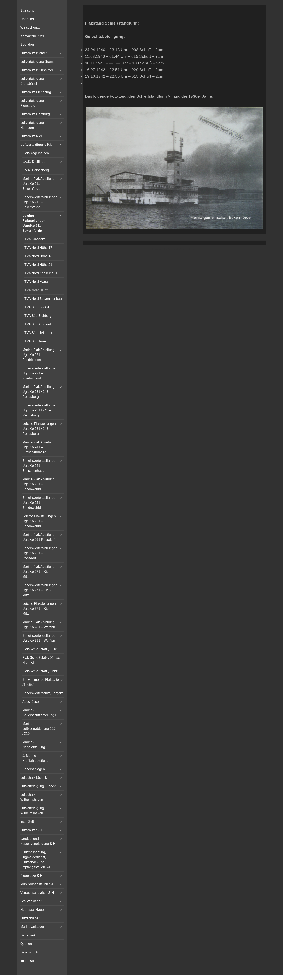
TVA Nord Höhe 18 (38, 256)
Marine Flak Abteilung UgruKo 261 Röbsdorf (38, 537)
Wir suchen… (30, 27)
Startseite (27, 10)
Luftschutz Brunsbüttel (36, 70)
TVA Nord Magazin (38, 281)
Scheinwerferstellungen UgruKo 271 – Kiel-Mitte (39, 590)
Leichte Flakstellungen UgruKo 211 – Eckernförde (34, 223)
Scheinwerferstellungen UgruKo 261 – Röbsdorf (39, 553)
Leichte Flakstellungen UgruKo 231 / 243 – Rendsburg (39, 428)
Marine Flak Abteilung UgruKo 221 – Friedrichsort (38, 355)
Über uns (27, 19)
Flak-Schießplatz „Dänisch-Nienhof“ (42, 660)
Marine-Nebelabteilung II (34, 744)
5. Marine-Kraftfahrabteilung (35, 758)
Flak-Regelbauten (35, 153)
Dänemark (28, 935)
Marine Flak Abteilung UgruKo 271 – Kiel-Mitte (38, 571)
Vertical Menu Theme (182, 249)
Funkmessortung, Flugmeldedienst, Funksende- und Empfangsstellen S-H (36, 859)
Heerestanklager (32, 909)
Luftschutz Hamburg (35, 114)
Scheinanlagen (33, 769)
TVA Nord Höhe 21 (38, 264)
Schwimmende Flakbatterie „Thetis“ (42, 682)
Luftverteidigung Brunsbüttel (32, 81)
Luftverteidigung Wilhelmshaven (32, 810)
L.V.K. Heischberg (35, 170)
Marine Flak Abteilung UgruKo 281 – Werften (38, 624)
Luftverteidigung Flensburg (32, 103)
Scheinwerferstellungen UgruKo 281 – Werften (39, 638)
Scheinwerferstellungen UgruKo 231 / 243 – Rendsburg (39, 410)
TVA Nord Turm (36, 290)
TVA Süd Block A (37, 307)
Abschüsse (30, 701)
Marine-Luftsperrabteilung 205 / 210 (38, 728)
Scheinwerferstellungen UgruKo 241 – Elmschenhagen (39, 465)
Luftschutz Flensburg (35, 92)
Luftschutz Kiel (31, 136)
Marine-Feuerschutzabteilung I (39, 712)
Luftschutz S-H (31, 830)
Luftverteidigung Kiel (36, 144)
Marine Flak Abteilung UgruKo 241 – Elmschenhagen (38, 447)
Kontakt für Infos (32, 36)
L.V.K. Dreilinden (34, 161)
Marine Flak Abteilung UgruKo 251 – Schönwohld (38, 484)
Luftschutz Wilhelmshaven (31, 797)
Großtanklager (30, 901)
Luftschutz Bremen (34, 53)
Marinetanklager (32, 926)
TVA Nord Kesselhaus (40, 273)
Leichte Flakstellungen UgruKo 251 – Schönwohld (39, 521)
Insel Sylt (27, 821)
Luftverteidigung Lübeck (38, 786)
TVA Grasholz (34, 239)
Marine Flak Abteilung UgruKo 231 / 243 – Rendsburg (38, 392)
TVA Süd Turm (35, 341)
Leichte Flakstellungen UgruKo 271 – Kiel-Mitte (39, 608)
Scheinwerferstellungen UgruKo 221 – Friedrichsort (39, 373)
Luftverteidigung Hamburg (32, 125)
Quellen (26, 944)
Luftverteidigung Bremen (38, 61)
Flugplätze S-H (31, 875)
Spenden (27, 44)
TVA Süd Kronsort (37, 324)
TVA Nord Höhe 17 (38, 247)
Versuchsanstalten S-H (37, 892)
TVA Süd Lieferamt (38, 333)
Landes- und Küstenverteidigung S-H (38, 841)
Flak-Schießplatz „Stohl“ (40, 671)
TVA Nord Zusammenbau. (43, 298)
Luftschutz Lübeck (33, 777)
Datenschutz (29, 952)
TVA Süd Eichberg (38, 316)
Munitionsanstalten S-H (37, 884)
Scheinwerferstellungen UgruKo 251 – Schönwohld (39, 502)
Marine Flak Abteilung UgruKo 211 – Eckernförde (38, 183)
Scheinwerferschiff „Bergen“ (42, 693)
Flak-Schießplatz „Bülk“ (39, 649)
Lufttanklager (29, 918)
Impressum (28, 961)
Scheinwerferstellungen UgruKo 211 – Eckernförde (39, 202)
